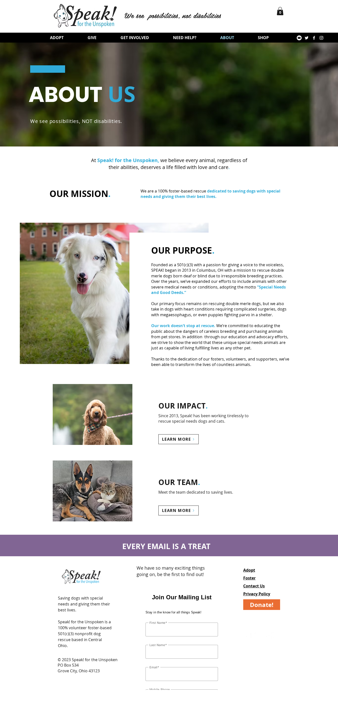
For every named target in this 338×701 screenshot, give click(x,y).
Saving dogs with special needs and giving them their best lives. (84, 604)
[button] (280, 11)
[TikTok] (270, 636)
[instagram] (321, 37)
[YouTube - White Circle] (299, 37)
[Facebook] (247, 636)
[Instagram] (259, 636)
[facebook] (314, 37)
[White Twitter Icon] (306, 37)
